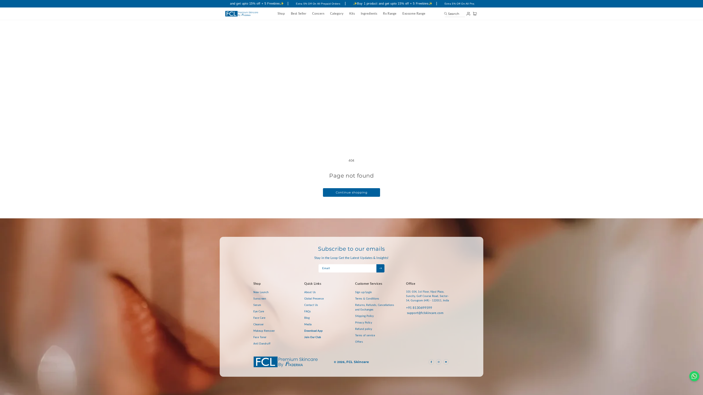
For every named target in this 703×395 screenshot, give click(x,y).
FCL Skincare (357, 362)
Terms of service (365, 335)
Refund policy (363, 329)
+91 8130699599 (419, 307)
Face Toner (260, 337)
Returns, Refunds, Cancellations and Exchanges (374, 307)
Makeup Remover (264, 331)
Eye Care (258, 311)
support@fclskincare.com (425, 313)
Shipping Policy (364, 316)
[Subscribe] (380, 268)
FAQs (307, 311)
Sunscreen (259, 299)
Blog (307, 318)
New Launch (261, 292)
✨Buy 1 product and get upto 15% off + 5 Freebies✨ (232, 3)
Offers (359, 342)
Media (308, 324)
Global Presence (314, 299)
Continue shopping (351, 192)
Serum (257, 305)
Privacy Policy (363, 322)
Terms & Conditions (367, 299)
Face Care (259, 318)
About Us (310, 292)
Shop (281, 13)
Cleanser (258, 324)
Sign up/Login (363, 292)
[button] (452, 13)
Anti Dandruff (262, 344)
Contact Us (311, 305)
